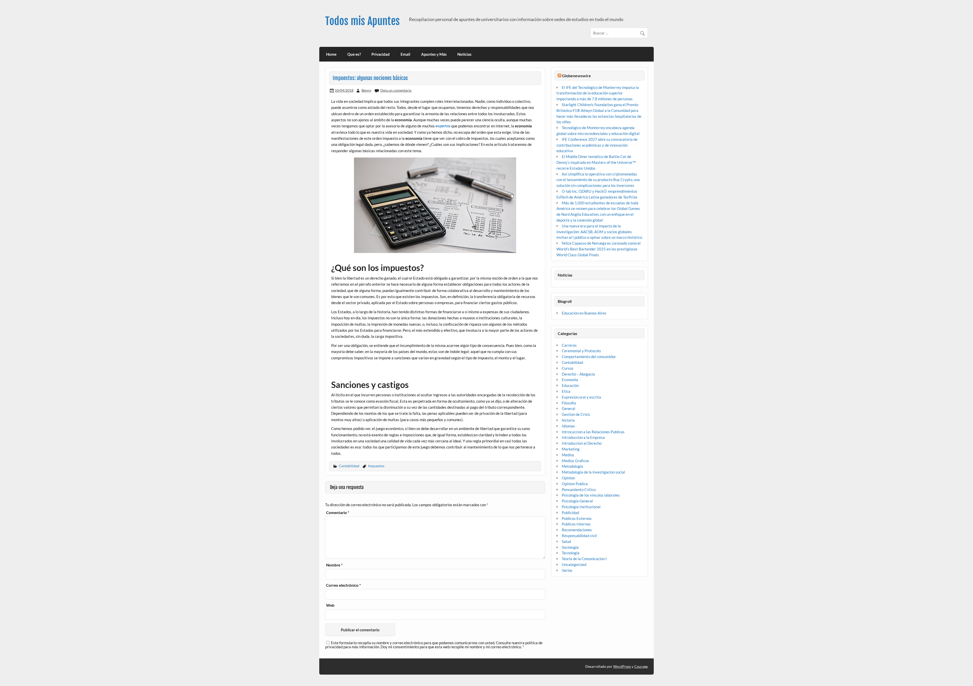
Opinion (568, 478)
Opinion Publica (575, 483)
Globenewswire (576, 75)
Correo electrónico (343, 585)
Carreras (569, 345)
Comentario (337, 513)
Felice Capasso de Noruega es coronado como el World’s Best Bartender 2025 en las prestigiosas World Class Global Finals (598, 249)
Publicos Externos (577, 518)
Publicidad (570, 512)
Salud (566, 541)
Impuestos (376, 466)
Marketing (570, 449)
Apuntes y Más (434, 54)
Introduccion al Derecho (582, 443)
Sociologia (570, 547)
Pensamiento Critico (579, 489)
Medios (568, 455)
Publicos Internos (576, 524)
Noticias (464, 54)
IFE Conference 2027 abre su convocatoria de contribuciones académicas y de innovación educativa (597, 145)
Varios (567, 570)
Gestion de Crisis (576, 414)
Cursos (567, 368)
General (568, 408)
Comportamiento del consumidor (589, 356)
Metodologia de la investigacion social (593, 472)
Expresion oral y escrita (581, 397)
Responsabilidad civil (579, 535)
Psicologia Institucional (581, 506)
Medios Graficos (575, 460)
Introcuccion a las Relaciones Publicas (593, 431)
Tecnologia (570, 553)
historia (568, 420)
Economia (570, 379)
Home (331, 54)
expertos (443, 126)
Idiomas (568, 426)
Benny (366, 90)
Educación (570, 385)
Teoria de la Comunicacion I (584, 558)
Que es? (354, 54)
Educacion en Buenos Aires (584, 313)
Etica (566, 391)
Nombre (334, 565)
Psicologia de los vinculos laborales (591, 495)
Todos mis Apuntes (362, 21)
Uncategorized (574, 564)
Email (405, 54)
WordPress (622, 666)
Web (330, 605)
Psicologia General (577, 501)
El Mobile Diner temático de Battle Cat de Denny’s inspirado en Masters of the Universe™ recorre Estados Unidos (596, 162)
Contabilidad (349, 466)
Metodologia (572, 466)
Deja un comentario (395, 90)
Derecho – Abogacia (578, 374)
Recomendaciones (577, 529)
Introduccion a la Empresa (583, 437)
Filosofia (569, 403)
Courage (641, 666)
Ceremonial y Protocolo (581, 350)
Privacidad (380, 54)
